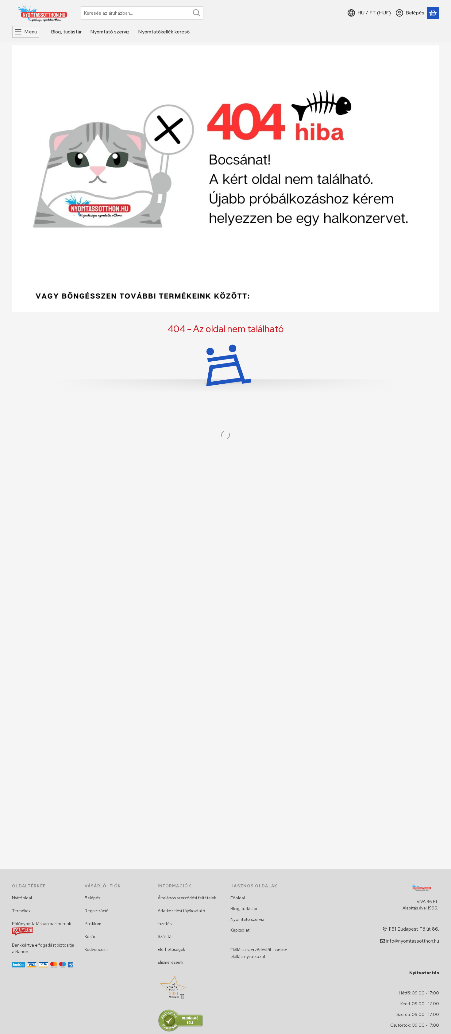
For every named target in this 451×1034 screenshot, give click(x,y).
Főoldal (237, 898)
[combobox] (142, 13)
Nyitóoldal (22, 898)
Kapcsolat (239, 930)
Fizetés (165, 923)
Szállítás (165, 936)
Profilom (93, 923)
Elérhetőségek (171, 949)
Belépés (92, 898)
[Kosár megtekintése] (433, 13)
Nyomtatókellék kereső (164, 32)
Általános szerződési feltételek (187, 898)
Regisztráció (97, 910)
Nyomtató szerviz (109, 32)
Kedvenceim (96, 949)
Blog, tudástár (66, 32)
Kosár (90, 936)
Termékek (21, 910)
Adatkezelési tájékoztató (181, 910)
